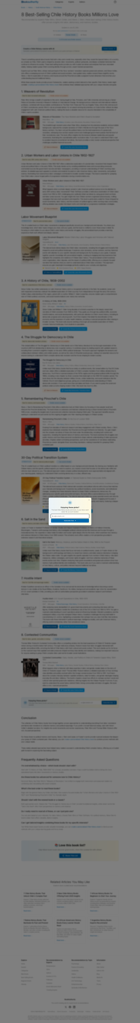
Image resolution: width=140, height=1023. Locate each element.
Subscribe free (69, 520)
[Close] (89, 500)
